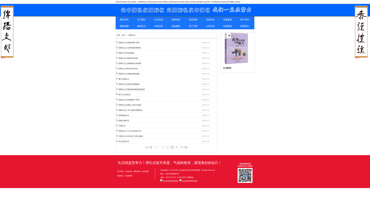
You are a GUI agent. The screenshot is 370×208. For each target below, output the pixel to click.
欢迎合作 (158, 26)
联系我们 (244, 26)
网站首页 (124, 19)
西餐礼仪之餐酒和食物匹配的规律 (132, 89)
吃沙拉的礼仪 (124, 141)
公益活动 (210, 26)
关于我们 (141, 19)
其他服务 (176, 26)
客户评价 (244, 19)
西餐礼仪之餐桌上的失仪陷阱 (130, 105)
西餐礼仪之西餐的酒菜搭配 (129, 74)
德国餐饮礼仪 (124, 115)
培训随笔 (227, 26)
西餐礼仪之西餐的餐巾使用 (129, 43)
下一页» (184, 147)
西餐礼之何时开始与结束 (128, 69)
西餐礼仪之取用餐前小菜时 (129, 100)
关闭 (3, 57)
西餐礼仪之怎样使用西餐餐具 (130, 48)
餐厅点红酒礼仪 (125, 95)
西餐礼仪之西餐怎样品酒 (128, 58)
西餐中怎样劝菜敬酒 (126, 53)
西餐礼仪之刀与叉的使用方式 (130, 131)
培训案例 (227, 19)
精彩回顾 (124, 26)
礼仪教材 (227, 68)
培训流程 (193, 19)
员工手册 (193, 26)
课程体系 (176, 19)
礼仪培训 (158, 19)
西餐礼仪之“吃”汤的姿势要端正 (131, 110)
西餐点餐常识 (124, 121)
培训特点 (210, 19)
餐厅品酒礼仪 (124, 79)
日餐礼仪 (122, 126)
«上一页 (148, 147)
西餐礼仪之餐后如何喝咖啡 (129, 84)
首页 (123, 35)
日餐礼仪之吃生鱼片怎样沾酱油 (131, 136)
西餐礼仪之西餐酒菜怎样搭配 (130, 63)
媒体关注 (141, 26)
